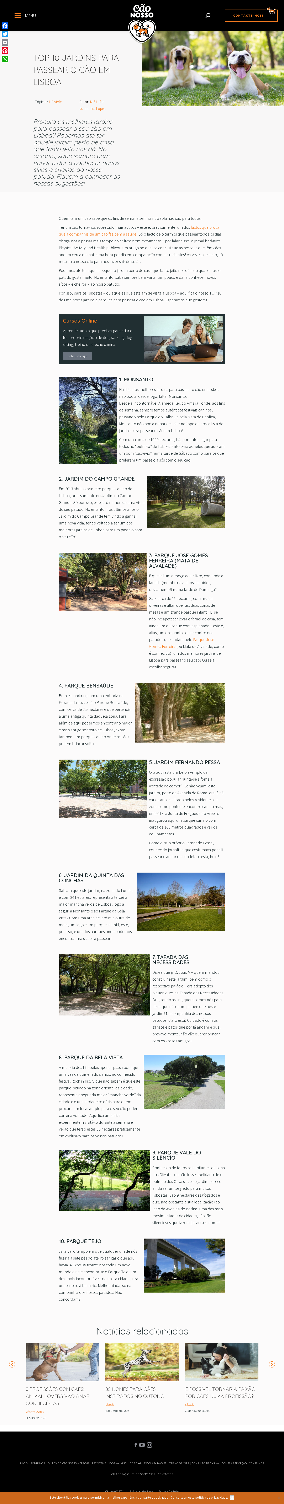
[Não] (279, 1498)
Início (24, 1463)
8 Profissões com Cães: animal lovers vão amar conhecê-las (58, 1396)
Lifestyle (55, 101)
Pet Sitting (99, 1463)
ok (232, 1497)
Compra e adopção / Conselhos (243, 1463)
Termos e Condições (169, 1491)
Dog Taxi (135, 1463)
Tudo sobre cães (143, 1474)
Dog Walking (118, 1463)
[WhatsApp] (5, 59)
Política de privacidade (141, 1491)
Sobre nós (38, 1463)
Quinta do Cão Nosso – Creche (68, 1463)
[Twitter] (5, 34)
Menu (30, 15)
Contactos (165, 1474)
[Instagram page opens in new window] (148, 1445)
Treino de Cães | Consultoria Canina (194, 1463)
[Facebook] (5, 26)
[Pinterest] (5, 51)
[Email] (5, 42)
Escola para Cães (155, 1463)
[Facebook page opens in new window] (135, 1445)
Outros (40, 1411)
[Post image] (62, 1362)
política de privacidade (211, 1497)
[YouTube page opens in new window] (142, 1445)
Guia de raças (120, 1474)
